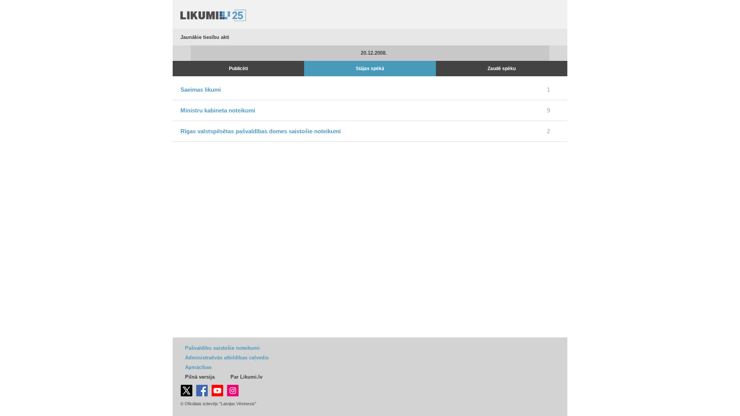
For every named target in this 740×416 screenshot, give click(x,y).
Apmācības (198, 367)
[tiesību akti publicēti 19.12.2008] (182, 53)
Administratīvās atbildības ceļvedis (227, 358)
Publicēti (238, 68)
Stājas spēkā (370, 68)
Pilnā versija (200, 377)
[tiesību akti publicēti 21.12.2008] (558, 53)
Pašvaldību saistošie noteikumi (222, 348)
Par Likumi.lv (246, 377)
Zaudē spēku (502, 68)
